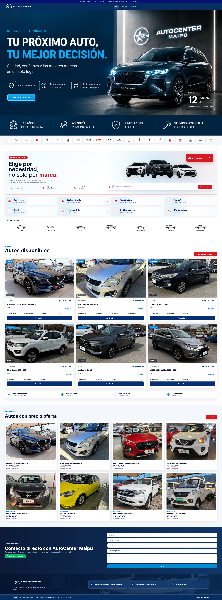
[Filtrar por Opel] (105, 140)
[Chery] (167, 140)
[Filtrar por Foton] (13, 140)
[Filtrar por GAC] (24, 140)
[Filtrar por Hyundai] (34, 140)
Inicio (116, 7)
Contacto (133, 7)
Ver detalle (38, 318)
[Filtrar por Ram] (126, 140)
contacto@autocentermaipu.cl (116, 1)
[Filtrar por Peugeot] (116, 140)
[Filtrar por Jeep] (44, 140)
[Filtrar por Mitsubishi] (95, 140)
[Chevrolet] (177, 140)
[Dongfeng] (197, 140)
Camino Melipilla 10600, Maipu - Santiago (93, 1)
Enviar (162, 566)
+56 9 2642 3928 (132, 1)
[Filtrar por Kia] (75, 140)
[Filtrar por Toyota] (146, 140)
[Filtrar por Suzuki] (136, 140)
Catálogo (124, 7)
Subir (15, 597)
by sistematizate (203, 597)
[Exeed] (208, 140)
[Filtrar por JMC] (64, 140)
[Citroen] (187, 140)
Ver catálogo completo (205, 254)
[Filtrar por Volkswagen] (157, 140)
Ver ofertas (204, 187)
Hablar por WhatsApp (16, 556)
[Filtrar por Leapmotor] (85, 140)
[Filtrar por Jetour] (54, 140)
